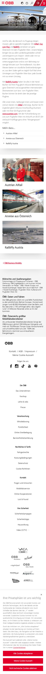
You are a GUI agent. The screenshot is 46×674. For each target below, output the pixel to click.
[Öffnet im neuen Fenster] (10, 366)
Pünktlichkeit (23, 427)
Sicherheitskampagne (23, 514)
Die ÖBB (23, 385)
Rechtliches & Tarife (23, 447)
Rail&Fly (16, 47)
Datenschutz (23, 463)
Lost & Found (23, 499)
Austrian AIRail (11, 133)
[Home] (9, 3)
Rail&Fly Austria (12, 82)
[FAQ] (26, 3)
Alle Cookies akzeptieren (23, 653)
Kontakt (12, 351)
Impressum (30, 351)
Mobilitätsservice (23, 488)
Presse (23, 407)
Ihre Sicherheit (23, 508)
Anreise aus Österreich (15, 138)
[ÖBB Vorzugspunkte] (38, 3)
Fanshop (23, 396)
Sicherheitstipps (23, 519)
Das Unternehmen (23, 391)
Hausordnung (23, 524)
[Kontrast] (22, 3)
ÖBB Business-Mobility (13, 263)
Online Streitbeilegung (23, 432)
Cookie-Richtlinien (19, 647)
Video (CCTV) (21, 530)
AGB (21, 351)
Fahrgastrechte (23, 452)
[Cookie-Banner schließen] (41, 594)
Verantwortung (23, 416)
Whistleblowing (23, 421)
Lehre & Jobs (23, 402)
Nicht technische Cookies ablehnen (23, 668)
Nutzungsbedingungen (23, 458)
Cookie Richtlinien (23, 469)
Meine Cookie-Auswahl (23, 661)
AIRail (36, 44)
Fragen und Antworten (23, 483)
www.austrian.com (10, 114)
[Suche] (31, 3)
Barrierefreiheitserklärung (23, 438)
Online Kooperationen (23, 494)
